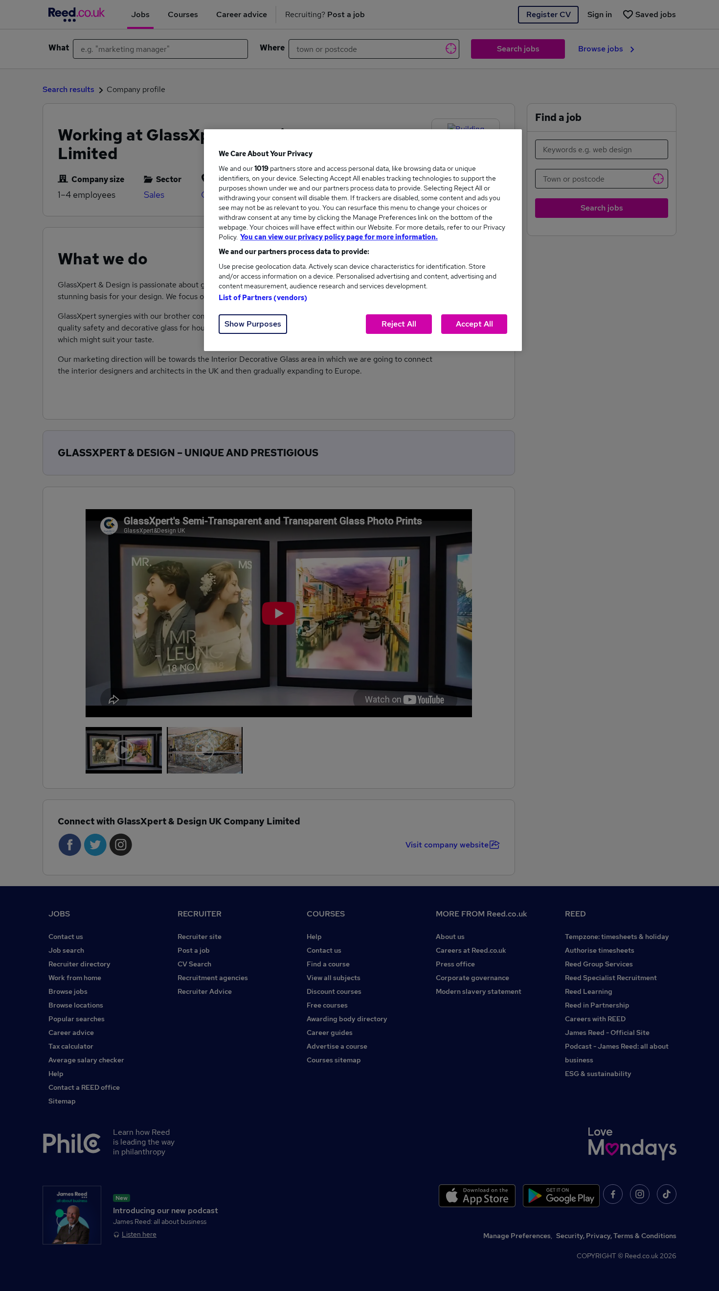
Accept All (474, 324)
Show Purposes (253, 324)
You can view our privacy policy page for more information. (339, 237)
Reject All (399, 324)
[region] (363, 240)
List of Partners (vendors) (263, 297)
